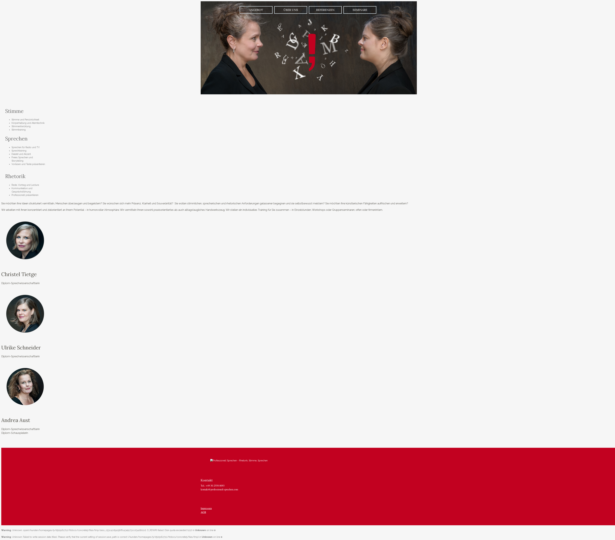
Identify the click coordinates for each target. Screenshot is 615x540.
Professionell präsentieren (25, 195)
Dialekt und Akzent (21, 154)
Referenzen (325, 10)
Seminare (360, 10)
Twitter (220, 499)
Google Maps (228, 499)
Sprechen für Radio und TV (26, 147)
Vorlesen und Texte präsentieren (28, 164)
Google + (204, 499)
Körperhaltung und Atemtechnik (28, 123)
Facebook (212, 499)
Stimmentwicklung (21, 126)
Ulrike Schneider (21, 347)
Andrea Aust (15, 420)
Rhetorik (15, 176)
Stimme (14, 111)
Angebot (256, 10)
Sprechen (16, 138)
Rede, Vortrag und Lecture (25, 185)
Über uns (290, 10)
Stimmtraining (19, 129)
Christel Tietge (19, 274)
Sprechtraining (19, 150)
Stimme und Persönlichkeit (25, 119)
